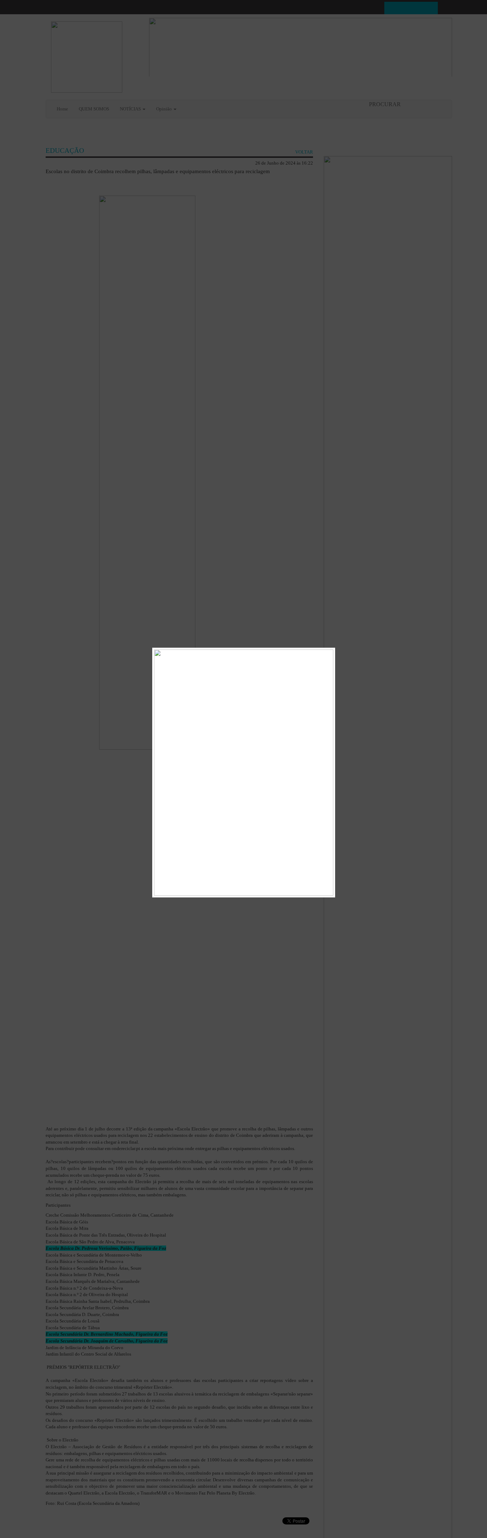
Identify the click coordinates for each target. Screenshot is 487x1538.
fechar (326, 652)
